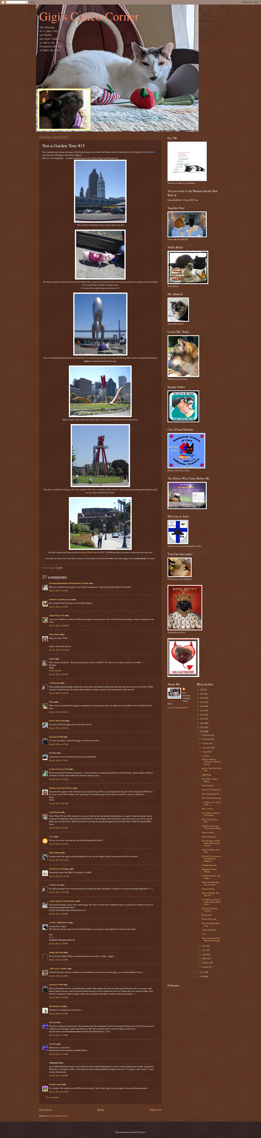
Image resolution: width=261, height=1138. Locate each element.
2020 (202, 698)
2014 (202, 723)
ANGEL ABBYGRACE (58, 922)
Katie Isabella (55, 852)
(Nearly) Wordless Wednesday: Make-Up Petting (211, 761)
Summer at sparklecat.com (60, 599)
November (206, 739)
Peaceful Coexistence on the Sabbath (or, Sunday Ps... (211, 858)
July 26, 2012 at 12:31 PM (59, 892)
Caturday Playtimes (209, 865)
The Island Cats (55, 1006)
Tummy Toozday (208, 888)
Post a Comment (52, 1097)
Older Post (155, 1110)
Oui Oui (52, 1022)
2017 (202, 710)
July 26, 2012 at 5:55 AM (58, 728)
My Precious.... (207, 915)
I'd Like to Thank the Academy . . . (210, 909)
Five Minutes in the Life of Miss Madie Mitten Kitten (211, 902)
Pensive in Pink (208, 832)
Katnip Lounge (55, 1084)
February (206, 962)
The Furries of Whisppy (59, 868)
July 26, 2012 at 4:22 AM (58, 712)
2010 (202, 976)
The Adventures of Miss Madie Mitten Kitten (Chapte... (211, 843)
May (204, 950)
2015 (202, 718)
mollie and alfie (55, 670)
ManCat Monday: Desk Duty (211, 850)
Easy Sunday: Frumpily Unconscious (211, 814)
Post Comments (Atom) (59, 1115)
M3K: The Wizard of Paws (210, 820)
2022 (202, 689)
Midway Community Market (60, 788)
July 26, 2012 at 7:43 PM (58, 1054)
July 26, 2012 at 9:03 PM (58, 1075)
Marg (51, 701)
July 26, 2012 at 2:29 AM (58, 674)
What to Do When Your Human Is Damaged (211, 939)
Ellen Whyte (54, 634)
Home (100, 1110)
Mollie (52, 658)
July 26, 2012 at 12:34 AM (59, 650)
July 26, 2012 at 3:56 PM (58, 943)
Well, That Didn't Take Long (210, 924)
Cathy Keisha (54, 812)
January (205, 966)
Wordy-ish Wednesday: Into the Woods (210, 883)
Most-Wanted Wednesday (211, 798)
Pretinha (52, 752)
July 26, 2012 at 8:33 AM (58, 860)
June (204, 945)
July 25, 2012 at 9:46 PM (58, 590)
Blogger (142, 1132)
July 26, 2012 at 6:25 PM (58, 997)
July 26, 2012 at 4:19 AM (58, 693)
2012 (202, 731)
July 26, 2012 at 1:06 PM (58, 913)
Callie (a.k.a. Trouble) (58, 968)
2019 (202, 702)
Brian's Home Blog (57, 720)
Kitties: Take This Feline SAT (211, 769)
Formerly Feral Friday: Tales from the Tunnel (211, 827)
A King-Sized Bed (209, 929)
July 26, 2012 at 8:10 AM (58, 827)
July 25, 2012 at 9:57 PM (58, 606)
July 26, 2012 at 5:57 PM (58, 959)
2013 (202, 727)
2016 (202, 714)
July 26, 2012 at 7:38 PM (58, 1035)
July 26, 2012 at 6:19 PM (58, 976)
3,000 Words (206, 774)
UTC (204, 934)
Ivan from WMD (56, 736)
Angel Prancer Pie (56, 615)
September (206, 747)
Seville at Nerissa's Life (59, 769)
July (204, 755)
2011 (202, 972)
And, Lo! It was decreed (211, 789)
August (205, 751)
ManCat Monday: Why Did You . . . (210, 894)
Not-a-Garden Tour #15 (210, 793)
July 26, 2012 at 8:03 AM (58, 803)
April (204, 954)
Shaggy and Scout (56, 952)
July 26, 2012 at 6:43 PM (58, 1013)
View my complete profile (178, 707)
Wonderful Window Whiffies (209, 870)
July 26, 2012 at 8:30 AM (58, 844)
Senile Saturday (208, 785)
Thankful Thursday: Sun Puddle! (211, 876)
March (205, 958)
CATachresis (54, 683)
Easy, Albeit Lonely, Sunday (210, 779)
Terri (51, 836)
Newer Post (45, 1110)
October (205, 743)
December (206, 735)
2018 (202, 706)
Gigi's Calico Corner (89, 16)
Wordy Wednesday (209, 836)
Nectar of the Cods (209, 919)
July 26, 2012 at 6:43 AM (58, 744)
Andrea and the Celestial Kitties (62, 901)
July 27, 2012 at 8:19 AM (58, 1091)
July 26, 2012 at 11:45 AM (59, 876)
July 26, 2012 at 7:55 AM (58, 779)
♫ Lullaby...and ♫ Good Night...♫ (211, 803)
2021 (202, 693)
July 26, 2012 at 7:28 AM (58, 760)
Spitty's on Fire (207, 808)
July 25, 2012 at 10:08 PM (59, 625)
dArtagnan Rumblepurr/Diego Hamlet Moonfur (69, 583)
